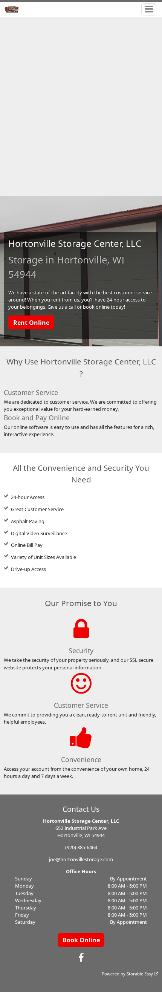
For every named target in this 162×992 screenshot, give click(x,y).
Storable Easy (140, 974)
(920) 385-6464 (81, 847)
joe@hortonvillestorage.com (81, 859)
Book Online (81, 940)
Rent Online (31, 322)
